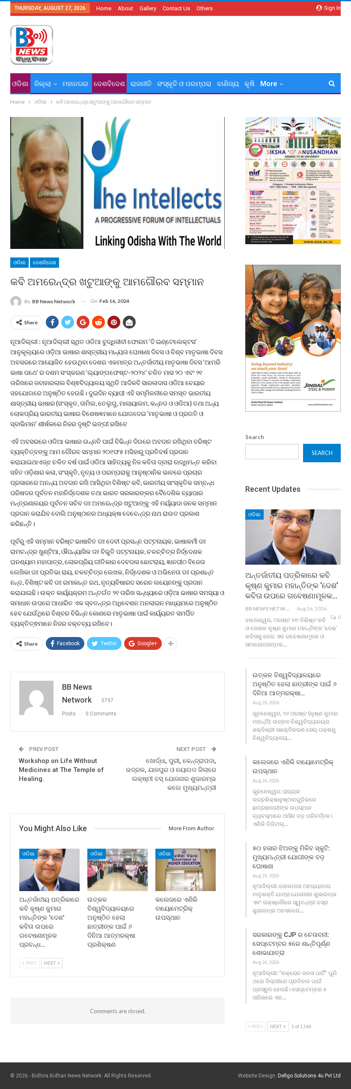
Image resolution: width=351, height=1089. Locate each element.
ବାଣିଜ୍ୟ (228, 84)
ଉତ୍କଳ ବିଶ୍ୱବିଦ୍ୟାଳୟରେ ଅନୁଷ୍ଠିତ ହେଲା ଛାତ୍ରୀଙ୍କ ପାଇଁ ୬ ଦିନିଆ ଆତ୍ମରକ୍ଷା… (294, 684)
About (125, 8)
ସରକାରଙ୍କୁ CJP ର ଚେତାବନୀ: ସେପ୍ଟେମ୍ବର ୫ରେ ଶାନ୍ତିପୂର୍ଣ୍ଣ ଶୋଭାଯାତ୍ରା (291, 944)
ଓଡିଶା (20, 84)
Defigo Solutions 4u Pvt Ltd (309, 1076)
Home (103, 8)
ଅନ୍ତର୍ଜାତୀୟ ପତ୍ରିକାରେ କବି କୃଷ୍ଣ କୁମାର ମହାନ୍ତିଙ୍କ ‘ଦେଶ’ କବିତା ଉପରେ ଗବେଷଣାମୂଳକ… (291, 585)
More (268, 84)
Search (254, 437)
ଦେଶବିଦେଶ (109, 84)
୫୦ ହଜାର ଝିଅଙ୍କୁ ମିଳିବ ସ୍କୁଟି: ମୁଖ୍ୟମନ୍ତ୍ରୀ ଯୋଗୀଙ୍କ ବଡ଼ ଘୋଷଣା (291, 857)
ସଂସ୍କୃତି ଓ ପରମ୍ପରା (184, 84)
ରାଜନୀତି (141, 84)
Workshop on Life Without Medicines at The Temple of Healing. (61, 770)
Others (204, 8)
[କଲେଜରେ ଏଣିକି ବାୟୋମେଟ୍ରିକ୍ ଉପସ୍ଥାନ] (185, 870)
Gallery (148, 8)
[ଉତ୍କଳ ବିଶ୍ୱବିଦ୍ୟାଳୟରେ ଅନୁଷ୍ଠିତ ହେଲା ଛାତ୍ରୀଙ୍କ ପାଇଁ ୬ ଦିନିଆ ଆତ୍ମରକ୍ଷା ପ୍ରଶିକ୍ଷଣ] (117, 870)
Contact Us (176, 8)
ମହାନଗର (75, 84)
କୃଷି (249, 84)
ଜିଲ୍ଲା (42, 84)
